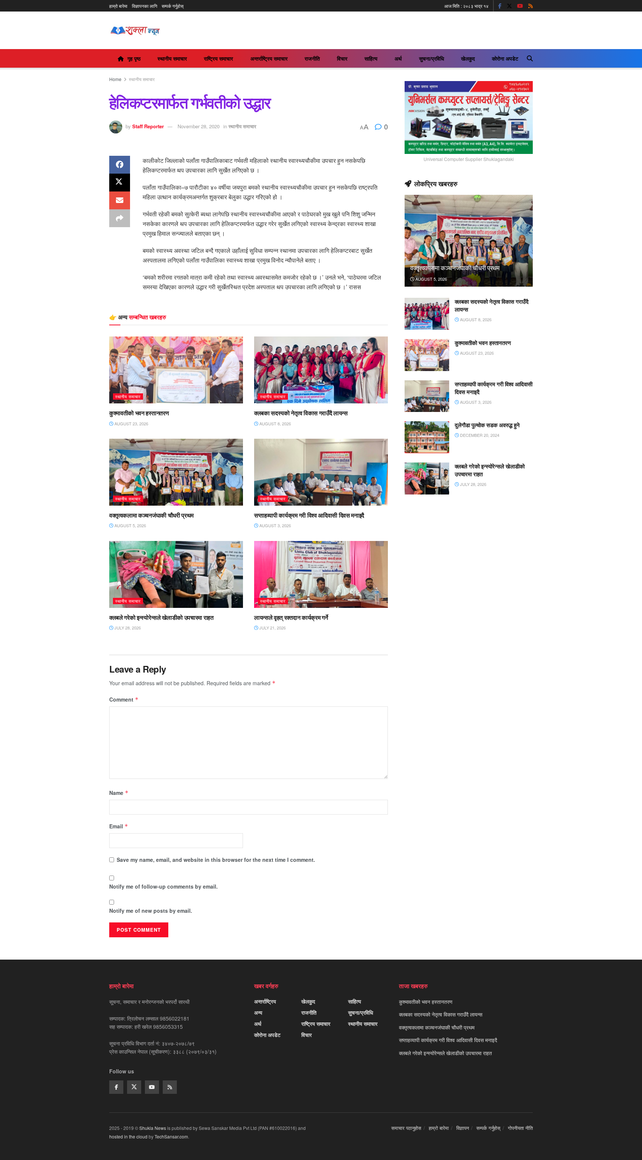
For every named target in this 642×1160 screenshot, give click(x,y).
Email (118, 826)
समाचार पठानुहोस (406, 1127)
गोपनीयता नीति (520, 1127)
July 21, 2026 (272, 628)
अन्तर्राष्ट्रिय (265, 1001)
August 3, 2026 (274, 525)
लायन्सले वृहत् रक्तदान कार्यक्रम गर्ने (291, 617)
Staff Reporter (148, 126)
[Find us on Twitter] (509, 6)
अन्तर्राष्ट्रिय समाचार (269, 58)
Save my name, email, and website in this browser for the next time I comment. (216, 859)
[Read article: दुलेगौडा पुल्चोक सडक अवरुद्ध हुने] (427, 437)
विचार (342, 58)
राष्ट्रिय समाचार (218, 58)
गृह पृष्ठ (133, 58)
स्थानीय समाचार (172, 58)
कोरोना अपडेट (505, 58)
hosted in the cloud (128, 1136)
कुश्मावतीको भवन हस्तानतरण (139, 413)
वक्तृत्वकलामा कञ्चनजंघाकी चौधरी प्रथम (151, 515)
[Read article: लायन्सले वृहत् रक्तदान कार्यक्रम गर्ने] (321, 574)
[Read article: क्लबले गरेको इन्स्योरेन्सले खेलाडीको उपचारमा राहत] (176, 574)
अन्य (258, 1012)
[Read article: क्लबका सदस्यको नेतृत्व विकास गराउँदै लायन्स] (321, 369)
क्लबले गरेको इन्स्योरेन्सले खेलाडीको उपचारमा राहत (161, 617)
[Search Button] (530, 58)
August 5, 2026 (129, 525)
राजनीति (312, 58)
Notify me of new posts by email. (150, 910)
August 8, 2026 (274, 423)
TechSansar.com (171, 1136)
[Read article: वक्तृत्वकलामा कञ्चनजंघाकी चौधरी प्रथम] (176, 472)
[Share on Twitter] (119, 182)
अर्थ (398, 58)
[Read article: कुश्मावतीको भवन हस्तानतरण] (176, 369)
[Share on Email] (119, 200)
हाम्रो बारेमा (118, 6)
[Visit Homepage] (135, 30)
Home (115, 79)
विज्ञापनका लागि (144, 6)
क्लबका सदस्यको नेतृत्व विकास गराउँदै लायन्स (301, 413)
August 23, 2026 (130, 423)
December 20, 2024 (479, 435)
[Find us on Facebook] (500, 6)
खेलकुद (468, 58)
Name (119, 792)
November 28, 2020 (199, 126)
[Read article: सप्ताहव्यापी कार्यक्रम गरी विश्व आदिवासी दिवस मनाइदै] (321, 472)
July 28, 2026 (127, 628)
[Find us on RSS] (530, 6)
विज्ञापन (462, 1127)
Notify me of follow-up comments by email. (163, 886)
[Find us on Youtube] (520, 6)
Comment (124, 699)
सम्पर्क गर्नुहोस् (173, 6)
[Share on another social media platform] (119, 218)
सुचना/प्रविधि (431, 58)
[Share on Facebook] (119, 165)
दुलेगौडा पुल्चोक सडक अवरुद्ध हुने (487, 425)
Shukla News (152, 1128)
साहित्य (370, 58)
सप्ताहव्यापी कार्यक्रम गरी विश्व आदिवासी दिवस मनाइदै (309, 515)
